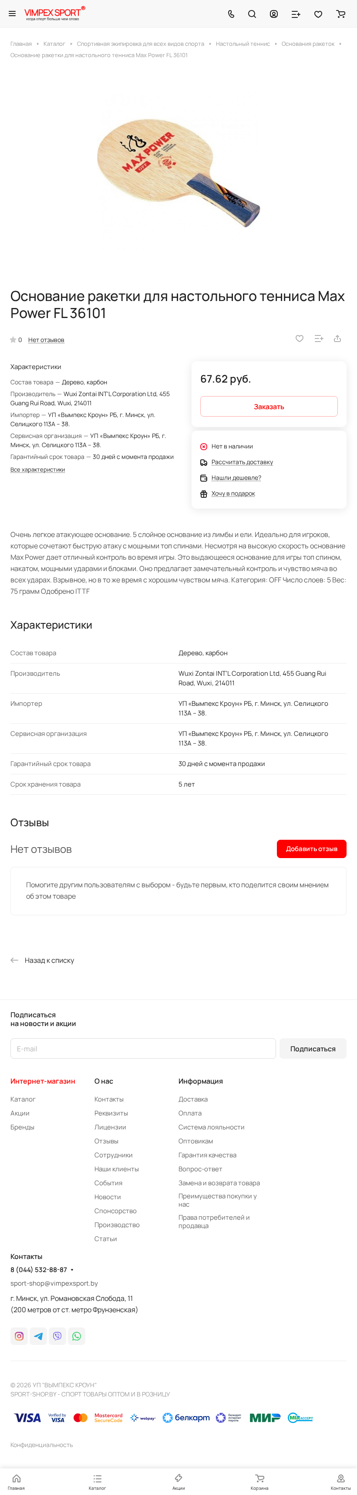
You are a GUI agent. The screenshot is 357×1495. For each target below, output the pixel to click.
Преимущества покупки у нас (217, 1200)
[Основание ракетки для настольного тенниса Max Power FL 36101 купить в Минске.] (178, 173)
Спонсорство (115, 1210)
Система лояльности (211, 1127)
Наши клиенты (116, 1168)
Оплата (190, 1113)
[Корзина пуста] (340, 13)
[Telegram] (38, 1336)
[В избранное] (299, 338)
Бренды (22, 1127)
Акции (20, 1113)
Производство (117, 1224)
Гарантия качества (207, 1155)
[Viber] (57, 1336)
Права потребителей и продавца (214, 1221)
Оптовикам (195, 1141)
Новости (107, 1196)
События (108, 1182)
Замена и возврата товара (219, 1182)
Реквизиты (111, 1113)
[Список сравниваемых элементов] (296, 13)
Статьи (105, 1238)
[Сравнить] (319, 338)
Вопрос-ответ (200, 1168)
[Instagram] (19, 1336)
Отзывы (106, 1141)
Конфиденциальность (41, 1444)
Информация (200, 1081)
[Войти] (274, 13)
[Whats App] (76, 1336)
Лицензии (110, 1127)
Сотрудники (113, 1155)
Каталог (23, 1099)
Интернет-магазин (42, 1081)
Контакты (109, 1099)
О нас (103, 1081)
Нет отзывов (46, 339)
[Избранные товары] (318, 13)
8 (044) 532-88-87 (38, 1270)
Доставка (193, 1099)
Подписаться (313, 1049)
